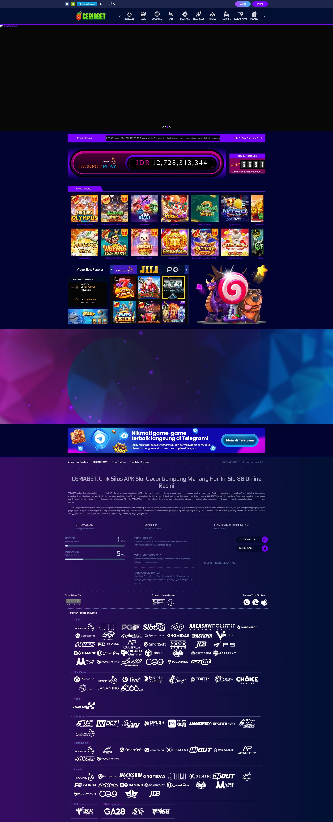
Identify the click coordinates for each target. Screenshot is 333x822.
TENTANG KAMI (100, 462)
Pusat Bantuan (119, 462)
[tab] (125, 269)
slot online (131, 507)
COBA (126, 283)
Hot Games (129, 19)
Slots (143, 19)
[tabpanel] (166, 78)
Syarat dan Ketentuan (140, 462)
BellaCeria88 (245, 548)
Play (110, 166)
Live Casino (157, 19)
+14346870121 (247, 539)
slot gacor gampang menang (177, 510)
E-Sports (227, 19)
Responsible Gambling (78, 462)
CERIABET (72, 493)
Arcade (212, 19)
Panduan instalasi (302, 382)
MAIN (86, 208)
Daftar (260, 4)
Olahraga (185, 19)
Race (171, 19)
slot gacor (258, 493)
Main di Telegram (88, 4)
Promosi (254, 19)
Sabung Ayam (240, 19)
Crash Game (198, 19)
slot (130, 499)
